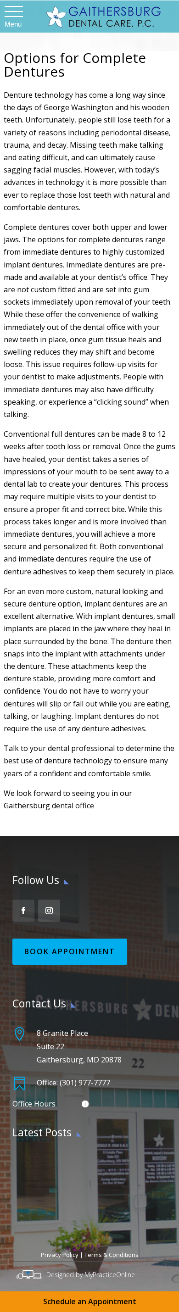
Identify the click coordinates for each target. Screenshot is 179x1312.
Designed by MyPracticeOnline (90, 1274)
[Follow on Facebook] (23, 911)
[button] (13, 12)
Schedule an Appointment (89, 1301)
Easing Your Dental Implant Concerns (74, 1187)
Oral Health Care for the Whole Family (76, 1213)
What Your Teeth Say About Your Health (79, 1160)
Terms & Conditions (111, 1255)
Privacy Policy (59, 1255)
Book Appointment (69, 951)
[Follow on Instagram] (49, 911)
